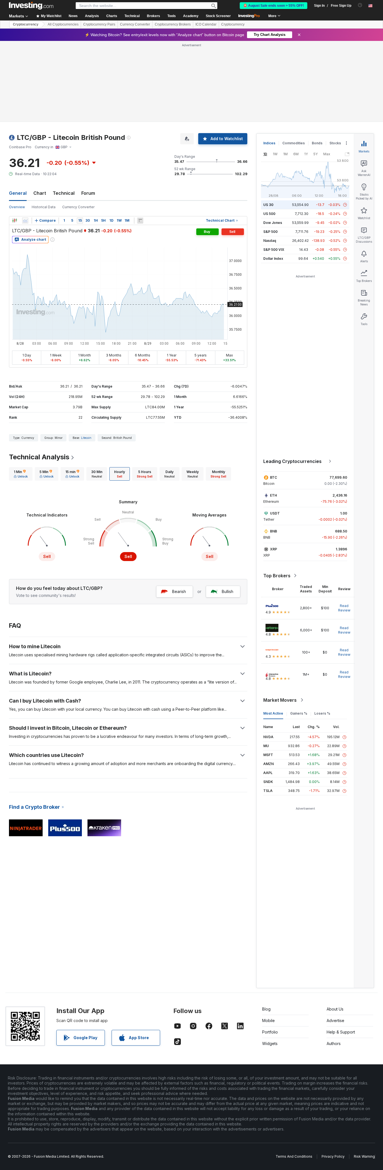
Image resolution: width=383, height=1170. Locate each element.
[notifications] (360, 5)
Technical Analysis (39, 457)
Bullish (227, 591)
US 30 (268, 205)
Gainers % (298, 713)
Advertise (335, 1020)
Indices (269, 143)
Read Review (344, 608)
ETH (273, 495)
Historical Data (44, 207)
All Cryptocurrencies (63, 24)
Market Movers (280, 700)
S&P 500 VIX (273, 249)
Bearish (179, 591)
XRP (273, 549)
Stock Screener (218, 16)
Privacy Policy (333, 1156)
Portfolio (270, 1032)
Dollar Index (273, 258)
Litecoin (86, 437)
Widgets (270, 1043)
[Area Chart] (25, 220)
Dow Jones (272, 223)
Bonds (317, 143)
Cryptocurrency (25, 24)
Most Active (273, 713)
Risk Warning (364, 1156)
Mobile (268, 1020)
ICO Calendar (205, 24)
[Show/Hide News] (140, 220)
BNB (273, 531)
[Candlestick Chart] (14, 220)
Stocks (335, 143)
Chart (39, 193)
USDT (275, 513)
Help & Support (341, 1032)
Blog (266, 1009)
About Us (335, 1009)
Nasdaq (269, 240)
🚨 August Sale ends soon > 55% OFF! (273, 6)
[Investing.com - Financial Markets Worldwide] (31, 6)
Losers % (322, 713)
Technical (64, 193)
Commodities (293, 143)
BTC (273, 477)
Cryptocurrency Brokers (173, 24)
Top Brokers (276, 575)
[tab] (21, 474)
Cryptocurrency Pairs (99, 24)
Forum (88, 193)
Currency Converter (135, 24)
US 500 (269, 214)
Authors (334, 1043)
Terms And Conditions (294, 1156)
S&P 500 (270, 232)
